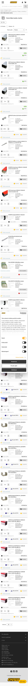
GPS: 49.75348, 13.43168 (7, 655)
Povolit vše (14, 361)
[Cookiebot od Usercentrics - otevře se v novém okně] (20, 313)
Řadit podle (9, 29)
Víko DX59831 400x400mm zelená (16, 262)
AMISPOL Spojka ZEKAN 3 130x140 (16, 214)
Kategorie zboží (7, 10)
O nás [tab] (3, 640)
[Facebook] (11, 672)
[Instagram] (14, 672)
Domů (2, 10)
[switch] (24, 343)
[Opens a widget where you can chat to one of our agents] (22, 681)
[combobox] (14, 6)
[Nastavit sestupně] (26, 30)
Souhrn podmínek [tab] (6, 637)
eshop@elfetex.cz (10, 664)
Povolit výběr (14, 365)
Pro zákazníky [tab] (5, 634)
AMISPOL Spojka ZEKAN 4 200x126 (16, 300)
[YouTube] (16, 672)
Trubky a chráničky (22, 11)
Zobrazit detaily (20, 357)
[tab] (3, 22)
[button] (6, 58)
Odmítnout (14, 370)
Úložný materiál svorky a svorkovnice (9, 11)
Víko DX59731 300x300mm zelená (16, 281)
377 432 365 (10, 660)
